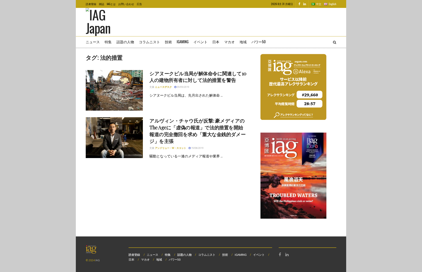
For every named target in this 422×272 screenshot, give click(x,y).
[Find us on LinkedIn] (304, 4)
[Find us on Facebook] (299, 4)
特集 (108, 41)
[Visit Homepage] (104, 22)
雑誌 (101, 4)
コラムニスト (149, 41)
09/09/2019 (182, 86)
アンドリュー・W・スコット (170, 148)
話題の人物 (125, 41)
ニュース (93, 41)
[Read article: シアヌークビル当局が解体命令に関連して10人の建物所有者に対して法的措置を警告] (114, 90)
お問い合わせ (126, 4)
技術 (168, 41)
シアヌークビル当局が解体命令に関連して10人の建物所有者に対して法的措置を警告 (197, 76)
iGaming (183, 41)
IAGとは (111, 4)
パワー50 (258, 41)
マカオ (229, 41)
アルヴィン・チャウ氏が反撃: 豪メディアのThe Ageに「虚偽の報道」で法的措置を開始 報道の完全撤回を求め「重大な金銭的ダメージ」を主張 (198, 130)
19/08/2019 (197, 148)
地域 (243, 41)
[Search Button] (334, 41)
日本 (215, 41)
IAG (97, 260)
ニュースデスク (163, 86)
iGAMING (241, 255)
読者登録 (91, 4)
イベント (200, 41)
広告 (139, 4)
